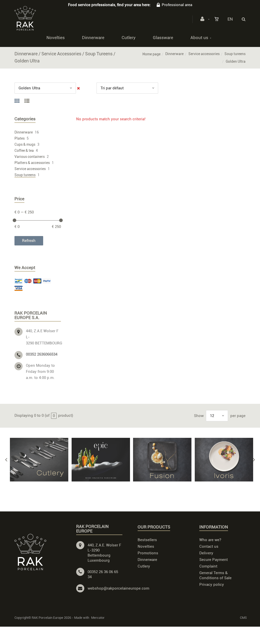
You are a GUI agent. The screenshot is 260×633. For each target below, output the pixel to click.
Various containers (29, 157)
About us (199, 37)
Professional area (177, 5)
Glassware (163, 37)
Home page (151, 54)
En (230, 19)
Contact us (208, 546)
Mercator (98, 618)
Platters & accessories (32, 163)
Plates (19, 138)
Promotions (148, 553)
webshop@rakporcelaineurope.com (118, 588)
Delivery (206, 553)
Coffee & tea (24, 150)
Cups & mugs (24, 144)
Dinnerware (93, 37)
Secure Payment (213, 559)
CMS (243, 618)
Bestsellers (147, 540)
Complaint (208, 566)
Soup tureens (235, 54)
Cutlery (129, 37)
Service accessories (204, 54)
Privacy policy (211, 584)
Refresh (29, 240)
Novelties (55, 37)
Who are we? (210, 540)
